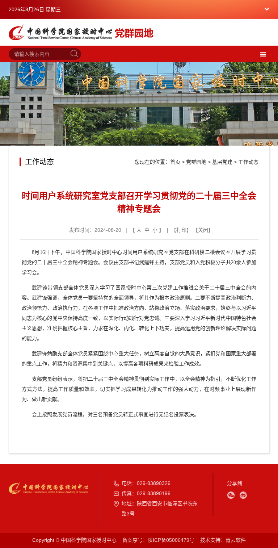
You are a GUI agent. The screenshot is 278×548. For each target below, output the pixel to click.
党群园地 (196, 162)
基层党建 (222, 162)
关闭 (203, 230)
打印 (181, 230)
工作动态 (248, 162)
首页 (175, 162)
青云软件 (236, 540)
